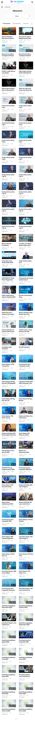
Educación (7, 7)
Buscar (31, 23)
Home (2, 7)
